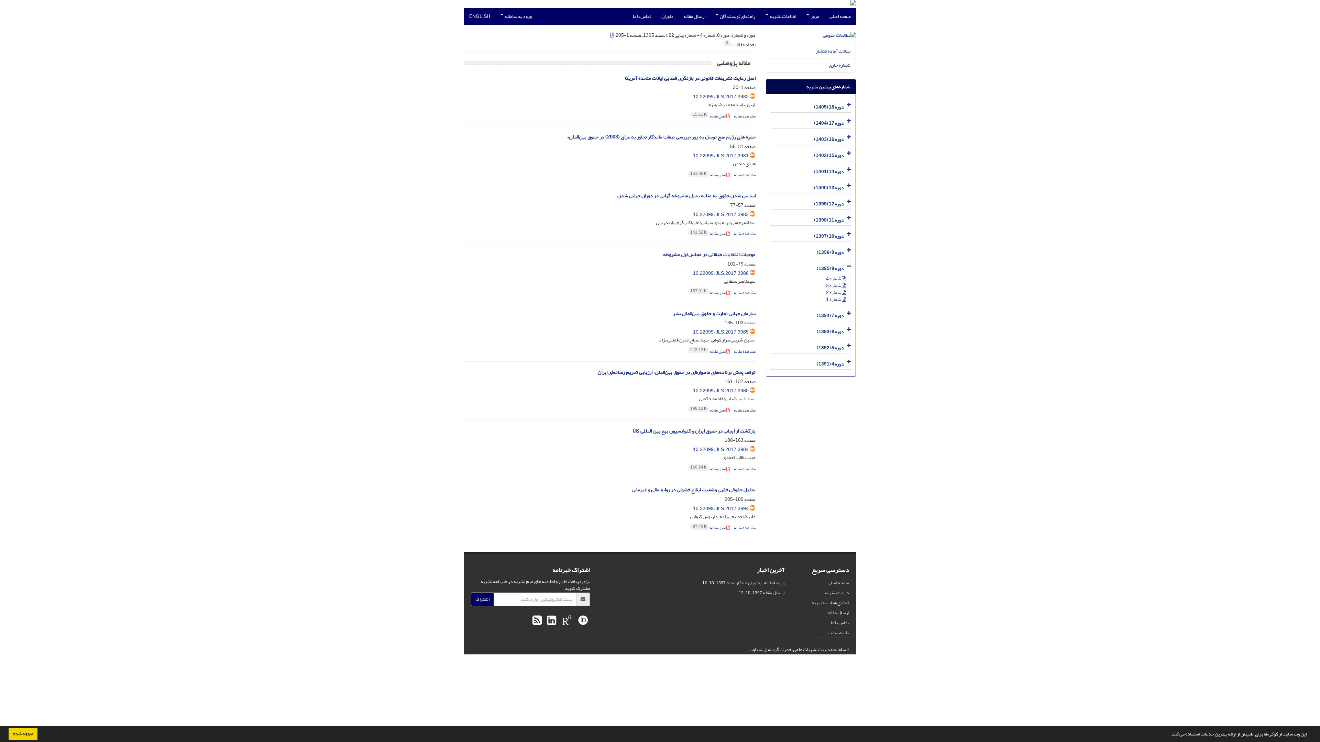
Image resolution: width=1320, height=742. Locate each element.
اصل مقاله (709, 116)
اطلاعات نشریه (782, 16)
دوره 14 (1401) (829, 171)
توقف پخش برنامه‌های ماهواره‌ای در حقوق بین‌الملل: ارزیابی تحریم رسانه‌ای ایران (677, 372)
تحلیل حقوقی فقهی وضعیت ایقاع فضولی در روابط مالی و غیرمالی (694, 490)
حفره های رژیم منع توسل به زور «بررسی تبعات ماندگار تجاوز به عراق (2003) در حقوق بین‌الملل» (661, 137)
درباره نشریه (837, 592)
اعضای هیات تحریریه (830, 602)
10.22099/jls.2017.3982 (721, 96)
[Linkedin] (550, 620)
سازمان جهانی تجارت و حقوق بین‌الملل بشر (714, 313)
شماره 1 (834, 299)
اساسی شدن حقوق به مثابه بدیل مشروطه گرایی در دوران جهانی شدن (686, 196)
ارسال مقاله (694, 16)
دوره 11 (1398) (829, 220)
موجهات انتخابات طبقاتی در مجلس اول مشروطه (709, 254)
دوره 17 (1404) (829, 123)
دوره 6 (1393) (830, 331)
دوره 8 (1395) (830, 268)
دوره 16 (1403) (829, 139)
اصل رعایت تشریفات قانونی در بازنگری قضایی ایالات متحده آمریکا (690, 78)
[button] (1169, 735)
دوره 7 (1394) (830, 315)
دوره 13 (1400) (829, 187)
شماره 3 (834, 285)
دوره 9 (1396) (830, 252)
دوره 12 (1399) (829, 204)
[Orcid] (582, 620)
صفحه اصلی (840, 16)
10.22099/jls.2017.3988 (721, 273)
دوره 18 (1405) (829, 107)
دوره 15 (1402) (829, 155)
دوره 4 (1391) (830, 364)
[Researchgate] (566, 620)
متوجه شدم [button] (23, 734)
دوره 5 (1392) (830, 347)
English (479, 16)
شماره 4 (834, 278)
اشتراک (482, 599)
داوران (667, 16)
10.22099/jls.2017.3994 (721, 508)
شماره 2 (834, 292)
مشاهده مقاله (745, 116)
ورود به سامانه (518, 16)
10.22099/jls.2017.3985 (721, 332)
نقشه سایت (838, 632)
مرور (814, 16)
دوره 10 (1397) (829, 236)
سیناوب (756, 649)
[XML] (612, 35)
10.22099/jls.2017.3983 (721, 214)
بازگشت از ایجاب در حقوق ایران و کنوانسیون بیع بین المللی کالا (694, 431)
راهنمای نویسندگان (737, 16)
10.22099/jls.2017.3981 (721, 155)
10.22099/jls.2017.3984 (721, 449)
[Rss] (537, 620)
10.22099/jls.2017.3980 (721, 390)
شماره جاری (839, 65)
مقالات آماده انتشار (833, 51)
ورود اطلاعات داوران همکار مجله (755, 582)
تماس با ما (642, 16)
